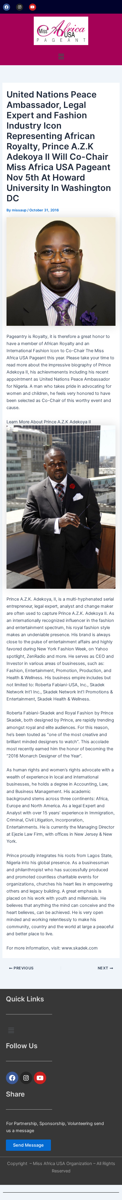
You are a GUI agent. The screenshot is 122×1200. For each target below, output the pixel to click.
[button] (61, 56)
